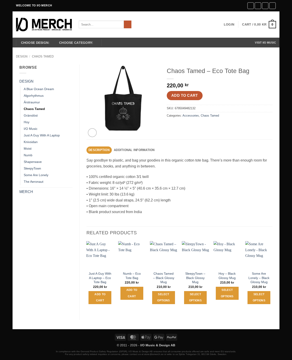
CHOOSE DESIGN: (35, 42)
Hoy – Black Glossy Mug (227, 276)
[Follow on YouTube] (272, 5)
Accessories (190, 115)
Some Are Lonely (36, 175)
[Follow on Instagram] (258, 5)
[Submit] (127, 24)
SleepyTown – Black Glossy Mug (195, 278)
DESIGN (21, 56)
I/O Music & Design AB (157, 345)
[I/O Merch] (44, 24)
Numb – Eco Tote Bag (132, 276)
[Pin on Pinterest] (195, 126)
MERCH (26, 192)
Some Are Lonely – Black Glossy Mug (258, 278)
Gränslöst (31, 115)
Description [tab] (99, 150)
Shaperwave (33, 162)
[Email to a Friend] (187, 126)
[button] (229, 24)
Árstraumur (32, 102)
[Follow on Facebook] (250, 5)
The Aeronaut (33, 181)
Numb (28, 155)
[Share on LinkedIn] (204, 126)
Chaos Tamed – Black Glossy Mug (163, 278)
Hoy (26, 122)
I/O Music (30, 128)
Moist (27, 148)
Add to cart (184, 95)
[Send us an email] (265, 5)
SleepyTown (32, 168)
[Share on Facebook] (171, 126)
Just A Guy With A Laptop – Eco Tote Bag (100, 278)
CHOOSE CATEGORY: (76, 42)
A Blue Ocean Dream (39, 89)
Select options (163, 297)
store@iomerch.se (154, 354)
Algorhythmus (34, 95)
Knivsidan (31, 142)
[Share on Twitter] (179, 126)
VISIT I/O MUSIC (265, 42)
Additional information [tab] (134, 150)
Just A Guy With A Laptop (42, 135)
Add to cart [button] (99, 297)
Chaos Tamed (43, 56)
